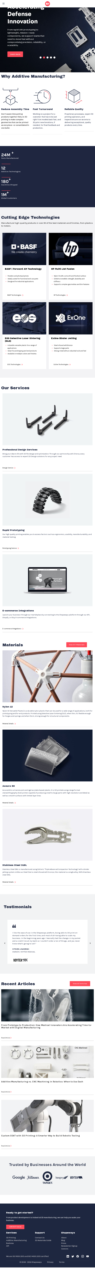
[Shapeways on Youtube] (87, 1257)
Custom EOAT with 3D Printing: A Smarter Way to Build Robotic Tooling (40, 1135)
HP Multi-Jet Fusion (62, 269)
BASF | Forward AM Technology (23, 269)
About (63, 1238)
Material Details (8, 724)
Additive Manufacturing (16, 1240)
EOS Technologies (14, 364)
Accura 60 (8, 786)
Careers (64, 1249)
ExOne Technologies (61, 364)
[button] (76, 644)
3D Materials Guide (43, 1240)
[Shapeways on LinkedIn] (68, 1257)
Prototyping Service (9, 548)
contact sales (15, 1227)
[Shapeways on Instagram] (82, 1257)
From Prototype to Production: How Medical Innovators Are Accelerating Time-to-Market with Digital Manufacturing (46, 1026)
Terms (61, 1262)
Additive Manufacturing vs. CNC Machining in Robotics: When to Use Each (42, 1081)
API (7, 1246)
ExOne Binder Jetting (64, 338)
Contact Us (40, 1238)
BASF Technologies (14, 295)
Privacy (50, 1262)
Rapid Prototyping (13, 530)
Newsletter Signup (69, 1246)
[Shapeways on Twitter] (72, 1257)
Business (10, 1243)
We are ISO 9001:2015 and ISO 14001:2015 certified (27, 1256)
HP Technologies (60, 295)
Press (63, 1243)
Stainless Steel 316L (14, 865)
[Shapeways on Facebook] (77, 1257)
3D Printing (11, 1238)
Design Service (8, 468)
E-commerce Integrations (18, 611)
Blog (63, 1240)
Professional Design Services (19, 450)
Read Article (5, 1038)
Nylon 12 (7, 707)
